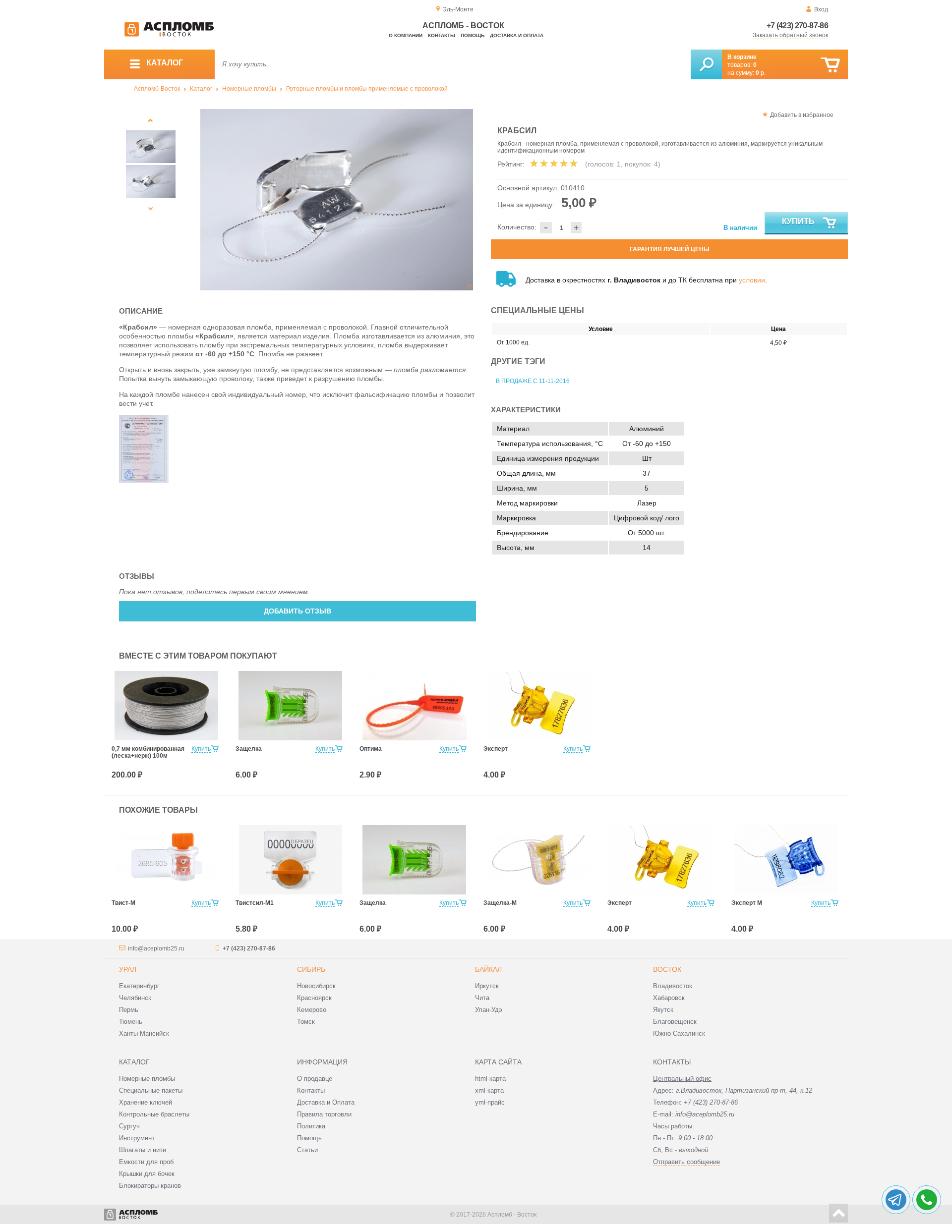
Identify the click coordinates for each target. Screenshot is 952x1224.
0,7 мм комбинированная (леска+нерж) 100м (148, 752)
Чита (482, 997)
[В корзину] (830, 65)
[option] (336, 199)
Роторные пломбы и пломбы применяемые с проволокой (367, 88)
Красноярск (314, 997)
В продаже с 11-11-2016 (533, 381)
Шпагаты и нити (142, 1150)
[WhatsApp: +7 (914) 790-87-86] (926, 1199)
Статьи (307, 1150)
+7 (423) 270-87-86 (797, 25)
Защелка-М (500, 902)
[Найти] (706, 64)
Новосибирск (316, 986)
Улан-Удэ (488, 1009)
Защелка (249, 748)
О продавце (314, 1078)
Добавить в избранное (801, 114)
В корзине (742, 57)
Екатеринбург (139, 986)
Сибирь (311, 969)
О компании (405, 35)
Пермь (128, 1009)
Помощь (472, 35)
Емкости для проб (146, 1162)
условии (752, 280)
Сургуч (129, 1126)
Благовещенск (675, 1021)
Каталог (201, 88)
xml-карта (489, 1090)
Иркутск (487, 986)
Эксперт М (746, 902)
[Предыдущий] (151, 120)
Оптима (370, 748)
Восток (667, 969)
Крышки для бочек (147, 1173)
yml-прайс (490, 1102)
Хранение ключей (145, 1102)
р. (761, 72)
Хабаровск (669, 997)
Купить (798, 221)
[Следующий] (151, 208)
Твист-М (123, 902)
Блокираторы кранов (150, 1185)
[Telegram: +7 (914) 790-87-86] (896, 1199)
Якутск (663, 1009)
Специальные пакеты (150, 1090)
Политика (311, 1126)
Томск (306, 1021)
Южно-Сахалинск (679, 1033)
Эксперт (495, 748)
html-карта (490, 1078)
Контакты (441, 35)
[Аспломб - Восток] (169, 34)
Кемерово (311, 1009)
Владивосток (672, 986)
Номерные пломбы (249, 88)
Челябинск (135, 997)
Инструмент (137, 1138)
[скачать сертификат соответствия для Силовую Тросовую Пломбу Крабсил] (144, 480)
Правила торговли (324, 1114)
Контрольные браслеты (154, 1114)
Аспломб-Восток (157, 88)
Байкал (488, 969)
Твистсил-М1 (255, 902)
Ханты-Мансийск (144, 1033)
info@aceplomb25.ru (156, 948)
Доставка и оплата (516, 35)
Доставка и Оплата (326, 1102)
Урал (127, 969)
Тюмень (130, 1021)
